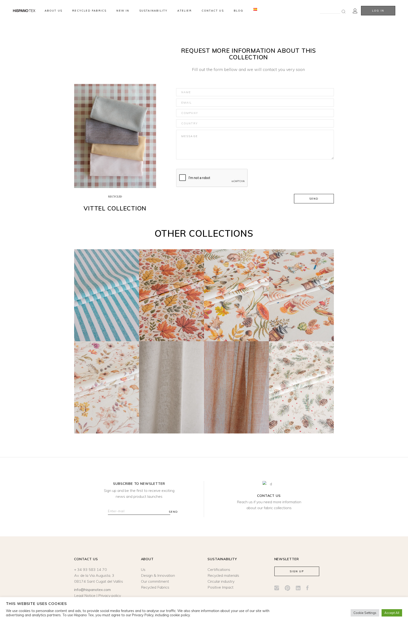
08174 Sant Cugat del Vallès (98, 581)
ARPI (236, 379)
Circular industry (221, 581)
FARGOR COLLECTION (172, 287)
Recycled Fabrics (155, 587)
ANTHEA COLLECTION (106, 379)
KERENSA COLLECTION (301, 379)
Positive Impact (221, 587)
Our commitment (155, 581)
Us (143, 569)
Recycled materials (223, 575)
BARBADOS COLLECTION (106, 287)
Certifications (219, 569)
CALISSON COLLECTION (301, 287)
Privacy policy (109, 595)
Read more (107, 301)
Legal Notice (84, 595)
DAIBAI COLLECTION (236, 287)
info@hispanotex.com (92, 589)
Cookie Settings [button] (364, 613)
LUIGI (171, 379)
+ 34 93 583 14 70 (90, 569)
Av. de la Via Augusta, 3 (94, 575)
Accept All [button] (391, 613)
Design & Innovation (158, 575)
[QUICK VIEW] (101, 329)
